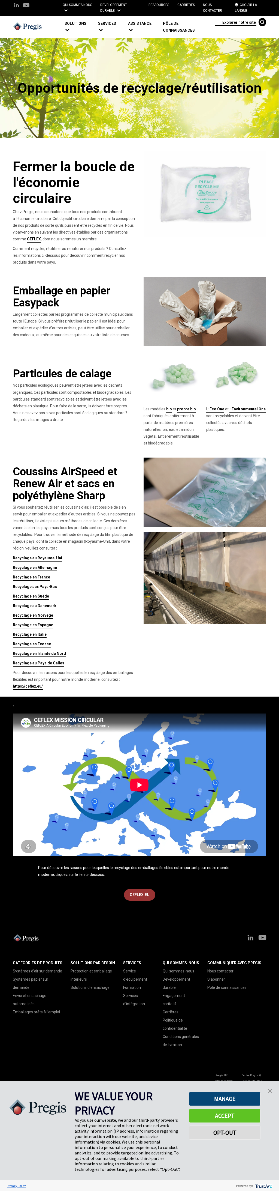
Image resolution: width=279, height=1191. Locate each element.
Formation (132, 987)
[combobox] (235, 22)
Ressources (158, 5)
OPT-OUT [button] (224, 1132)
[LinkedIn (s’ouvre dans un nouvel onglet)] (16, 5)
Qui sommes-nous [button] (77, 5)
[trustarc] (263, 1185)
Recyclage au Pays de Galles (38, 663)
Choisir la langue (246, 8)
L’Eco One (215, 409)
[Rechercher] (262, 22)
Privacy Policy (16, 1186)
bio (169, 409)
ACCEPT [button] (225, 1116)
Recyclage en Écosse (32, 644)
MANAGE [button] (225, 1099)
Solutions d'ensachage (90, 987)
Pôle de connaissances (179, 26)
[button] (79, 27)
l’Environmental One (247, 409)
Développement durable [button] (113, 8)
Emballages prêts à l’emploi (36, 1012)
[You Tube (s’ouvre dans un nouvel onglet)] (26, 5)
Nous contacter (212, 8)
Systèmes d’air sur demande (37, 971)
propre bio (186, 409)
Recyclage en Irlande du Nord (39, 653)
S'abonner (216, 979)
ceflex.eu (140, 894)
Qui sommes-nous (178, 971)
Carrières (186, 5)
